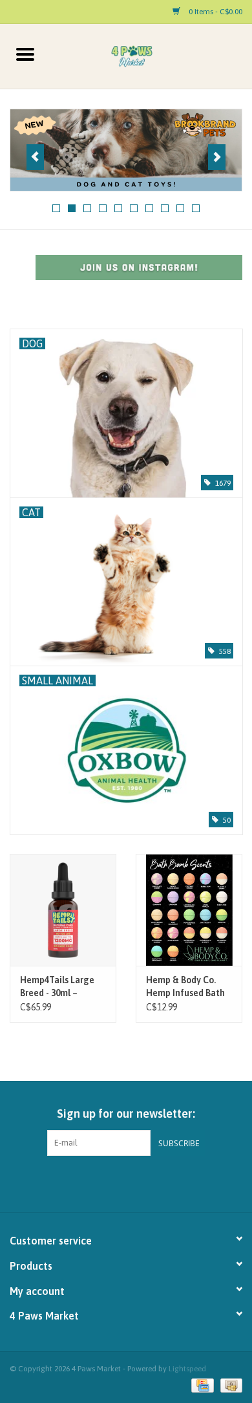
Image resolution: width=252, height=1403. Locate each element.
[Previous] (35, 157)
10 (196, 208)
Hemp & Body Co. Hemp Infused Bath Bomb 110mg (185, 987)
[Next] (217, 157)
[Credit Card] (201, 1384)
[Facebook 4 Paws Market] (115, 1182)
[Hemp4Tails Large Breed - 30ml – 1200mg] (63, 910)
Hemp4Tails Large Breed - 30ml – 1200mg (57, 987)
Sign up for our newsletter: (126, 1113)
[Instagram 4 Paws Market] (137, 1182)
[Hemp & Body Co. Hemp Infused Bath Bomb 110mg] (189, 910)
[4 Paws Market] (151, 55)
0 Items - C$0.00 (214, 11)
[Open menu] (25, 54)
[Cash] (229, 1384)
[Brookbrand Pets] (126, 150)
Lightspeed (187, 1368)
